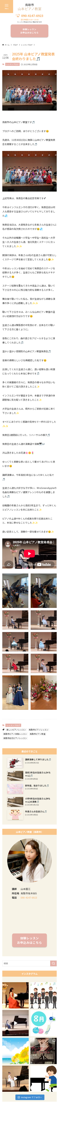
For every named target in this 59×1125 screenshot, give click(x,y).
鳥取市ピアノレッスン (38, 729)
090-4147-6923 (32, 15)
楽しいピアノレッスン (16, 729)
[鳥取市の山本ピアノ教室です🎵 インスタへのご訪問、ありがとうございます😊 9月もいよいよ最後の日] (15, 1023)
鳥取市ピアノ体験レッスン (15, 733)
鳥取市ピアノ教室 (37, 733)
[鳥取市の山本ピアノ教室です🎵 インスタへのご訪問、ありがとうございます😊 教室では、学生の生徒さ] (15, 1051)
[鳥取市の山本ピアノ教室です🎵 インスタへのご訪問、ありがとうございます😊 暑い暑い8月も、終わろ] (43, 1023)
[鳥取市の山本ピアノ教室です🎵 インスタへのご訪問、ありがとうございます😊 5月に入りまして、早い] (43, 1079)
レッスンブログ (12, 64)
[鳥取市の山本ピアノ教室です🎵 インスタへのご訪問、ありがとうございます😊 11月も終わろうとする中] (15, 995)
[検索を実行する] (53, 963)
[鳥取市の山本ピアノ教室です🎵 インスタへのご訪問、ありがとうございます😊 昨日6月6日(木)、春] (43, 1051)
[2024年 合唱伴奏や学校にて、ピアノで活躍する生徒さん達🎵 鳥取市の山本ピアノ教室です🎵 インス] (43, 995)
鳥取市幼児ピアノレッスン (15, 738)
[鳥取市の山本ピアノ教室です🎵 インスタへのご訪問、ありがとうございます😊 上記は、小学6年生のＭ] (15, 1079)
